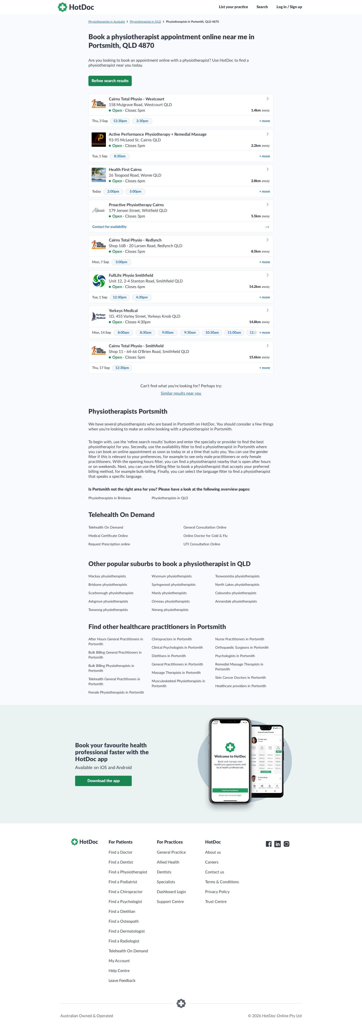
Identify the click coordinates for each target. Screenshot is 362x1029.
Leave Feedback (122, 981)
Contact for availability (109, 227)
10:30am (212, 332)
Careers (211, 862)
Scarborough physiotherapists (110, 593)
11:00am (234, 332)
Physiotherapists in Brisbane (109, 498)
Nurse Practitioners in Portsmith (239, 639)
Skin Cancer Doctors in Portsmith (240, 678)
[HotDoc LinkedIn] (277, 844)
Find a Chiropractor (126, 892)
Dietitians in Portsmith (169, 656)
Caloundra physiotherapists (235, 593)
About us (213, 852)
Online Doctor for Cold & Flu (205, 536)
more (264, 121)
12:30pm (120, 121)
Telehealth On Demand (105, 527)
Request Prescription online (109, 544)
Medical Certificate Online (108, 536)
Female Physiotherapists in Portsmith (116, 692)
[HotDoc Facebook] (268, 844)
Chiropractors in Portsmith (172, 639)
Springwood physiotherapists (174, 585)
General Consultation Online (204, 527)
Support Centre (170, 902)
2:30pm (142, 121)
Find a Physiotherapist (128, 872)
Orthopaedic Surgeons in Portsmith (242, 647)
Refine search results (110, 81)
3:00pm (121, 262)
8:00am (123, 332)
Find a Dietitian (122, 912)
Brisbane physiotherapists (107, 585)
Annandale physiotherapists (236, 601)
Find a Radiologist (124, 941)
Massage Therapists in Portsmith (176, 673)
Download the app (103, 781)
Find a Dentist (121, 862)
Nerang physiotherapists (170, 610)
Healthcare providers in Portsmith (240, 686)
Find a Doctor (120, 852)
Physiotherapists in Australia (106, 21)
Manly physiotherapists (169, 593)
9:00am (168, 332)
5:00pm (135, 191)
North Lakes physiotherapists (237, 585)
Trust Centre (216, 902)
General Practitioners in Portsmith (177, 664)
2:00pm (113, 191)
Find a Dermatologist (127, 931)
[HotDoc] (75, 7)
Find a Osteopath (124, 921)
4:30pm (142, 297)
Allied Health (168, 862)
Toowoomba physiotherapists (237, 576)
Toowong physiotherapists (108, 610)
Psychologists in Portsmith (235, 656)
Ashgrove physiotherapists (108, 601)
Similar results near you (181, 393)
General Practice (171, 852)
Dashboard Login (171, 892)
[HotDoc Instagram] (286, 844)
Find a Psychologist (125, 902)
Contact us (214, 872)
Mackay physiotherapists (107, 576)
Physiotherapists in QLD (145, 21)
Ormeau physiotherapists (171, 601)
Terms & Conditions (222, 882)
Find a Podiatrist (123, 882)
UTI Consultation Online (201, 544)
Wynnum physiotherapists (172, 576)
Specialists (166, 882)
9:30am (190, 332)
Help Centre (119, 971)
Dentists (164, 872)
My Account (119, 961)
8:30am (120, 156)
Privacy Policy (217, 892)
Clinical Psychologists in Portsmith (177, 647)
